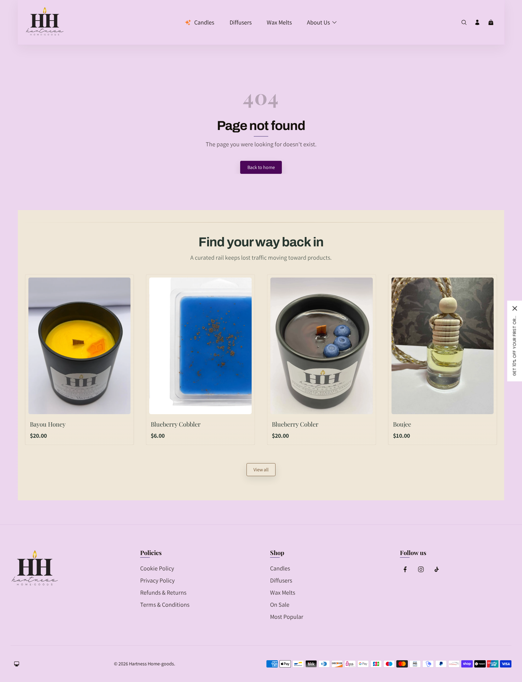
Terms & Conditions (164, 605)
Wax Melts (282, 592)
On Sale (279, 605)
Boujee (402, 424)
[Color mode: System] (17, 664)
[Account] (477, 22)
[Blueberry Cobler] (321, 346)
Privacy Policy (157, 580)
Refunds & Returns (163, 592)
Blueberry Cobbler (176, 424)
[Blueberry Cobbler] (200, 346)
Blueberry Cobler (295, 424)
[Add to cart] (120, 406)
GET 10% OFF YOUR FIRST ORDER (514, 345)
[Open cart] (491, 22)
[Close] (514, 308)
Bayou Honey (48, 424)
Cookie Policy (157, 568)
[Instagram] (420, 569)
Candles (280, 568)
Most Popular (286, 617)
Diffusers (281, 580)
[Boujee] (443, 346)
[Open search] (464, 22)
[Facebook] (405, 569)
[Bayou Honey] (79, 346)
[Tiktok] (436, 569)
